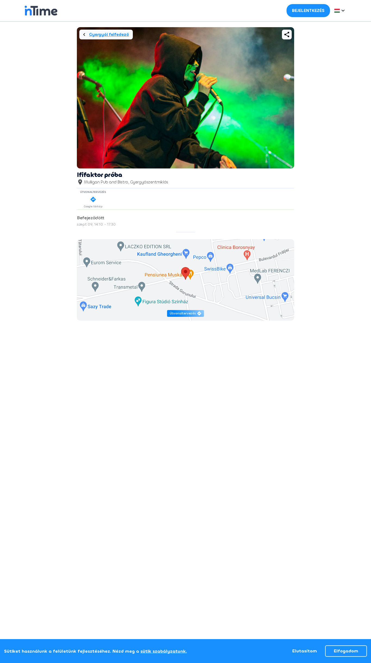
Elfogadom (346, 651)
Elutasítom (304, 651)
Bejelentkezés (308, 10)
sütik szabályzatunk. (163, 651)
